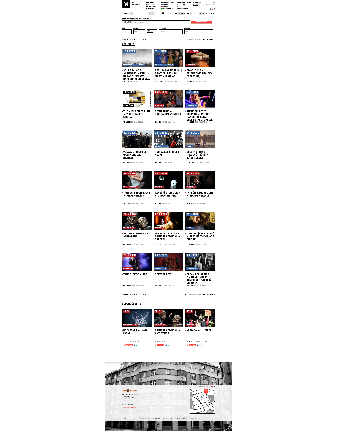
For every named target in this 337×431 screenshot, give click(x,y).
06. (182, 14)
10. (194, 14)
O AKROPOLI (181, 5)
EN (214, 3)
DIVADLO (166, 7)
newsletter (210, 5)
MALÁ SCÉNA (151, 7)
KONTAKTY (197, 3)
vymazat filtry (202, 22)
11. (197, 14)
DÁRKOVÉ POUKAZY (184, 3)
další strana (208, 40)
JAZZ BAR (150, 9)
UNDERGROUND (182, 9)
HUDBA (165, 5)
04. (176, 14)
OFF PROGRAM (168, 9)
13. (203, 14)
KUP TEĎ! (129, 345)
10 (145, 40)
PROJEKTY (180, 7)
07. (185, 14)
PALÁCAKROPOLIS (136, 4)
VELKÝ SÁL (151, 5)
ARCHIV (195, 5)
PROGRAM (150, 3)
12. (200, 14)
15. (209, 14)
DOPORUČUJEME (168, 3)
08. (188, 14)
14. (206, 14)
